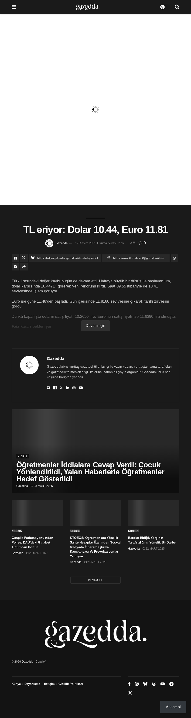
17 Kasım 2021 (85, 243)
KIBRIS (22, 456)
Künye (16, 684)
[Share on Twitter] (24, 258)
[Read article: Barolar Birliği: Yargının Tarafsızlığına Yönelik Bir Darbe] (153, 513)
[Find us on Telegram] (171, 684)
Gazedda (61, 243)
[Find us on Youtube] (162, 684)
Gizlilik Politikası (70, 684)
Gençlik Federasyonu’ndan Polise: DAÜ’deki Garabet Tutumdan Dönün (32, 542)
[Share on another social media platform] (24, 266)
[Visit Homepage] (87, 7)
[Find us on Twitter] (130, 693)
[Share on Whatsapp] (174, 258)
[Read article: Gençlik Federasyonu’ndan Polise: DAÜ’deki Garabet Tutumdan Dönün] (37, 513)
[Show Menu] (14, 7)
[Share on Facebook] (15, 258)
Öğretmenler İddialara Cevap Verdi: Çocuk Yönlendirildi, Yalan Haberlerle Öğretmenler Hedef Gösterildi (90, 472)
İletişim (49, 684)
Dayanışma (32, 684)
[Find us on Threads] (154, 684)
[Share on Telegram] (15, 266)
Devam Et (95, 580)
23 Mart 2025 (43, 486)
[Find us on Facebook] (129, 684)
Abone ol (173, 707)
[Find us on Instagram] (137, 684)
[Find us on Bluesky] (145, 684)
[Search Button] (177, 7)
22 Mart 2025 (155, 548)
